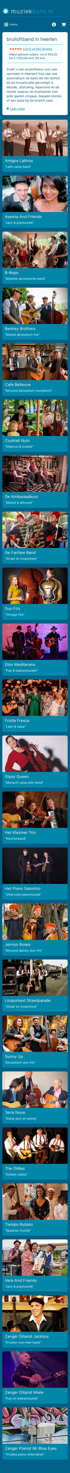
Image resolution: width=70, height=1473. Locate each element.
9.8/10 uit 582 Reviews (37, 48)
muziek (32, 11)
